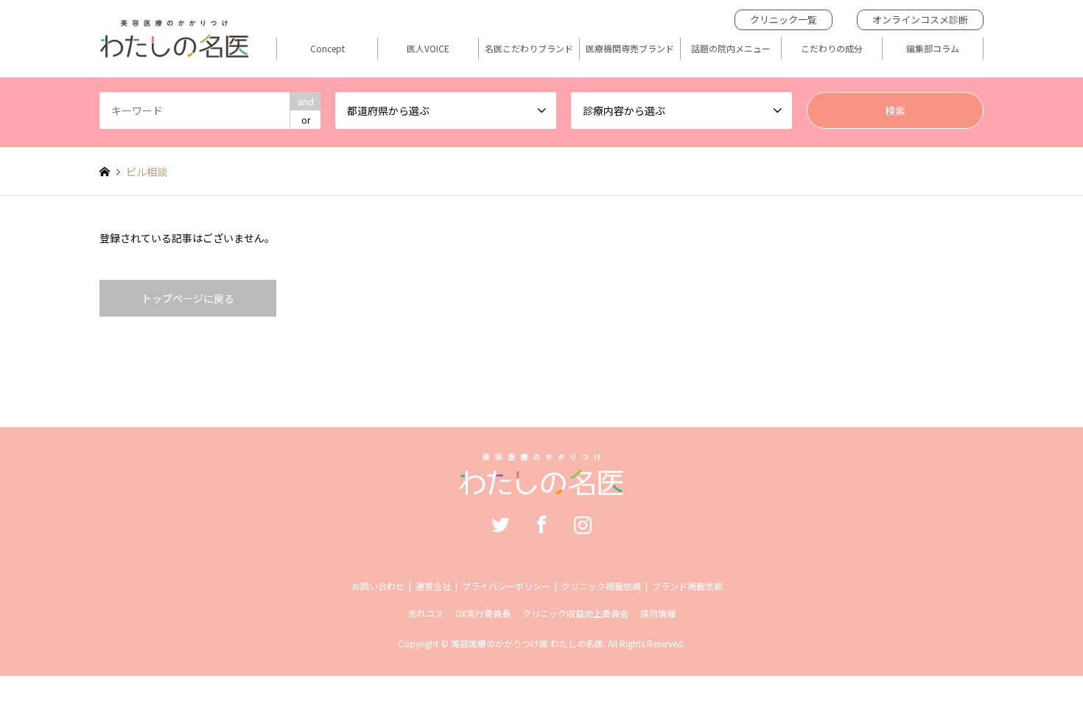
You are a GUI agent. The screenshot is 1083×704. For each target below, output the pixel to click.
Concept (327, 48)
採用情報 (658, 613)
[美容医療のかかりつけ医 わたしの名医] (542, 484)
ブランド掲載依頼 (687, 586)
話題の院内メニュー (731, 48)
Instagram (583, 524)
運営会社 (433, 586)
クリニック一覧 (783, 20)
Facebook (541, 524)
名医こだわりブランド (529, 48)
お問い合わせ (377, 586)
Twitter (500, 524)
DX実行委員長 (483, 613)
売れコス (426, 613)
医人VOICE (428, 48)
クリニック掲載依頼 (601, 586)
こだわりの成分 (832, 48)
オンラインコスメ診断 (920, 20)
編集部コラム (932, 48)
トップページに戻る (187, 298)
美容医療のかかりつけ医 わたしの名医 (527, 643)
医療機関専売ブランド (630, 48)
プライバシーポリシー (506, 586)
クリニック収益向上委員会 (575, 613)
